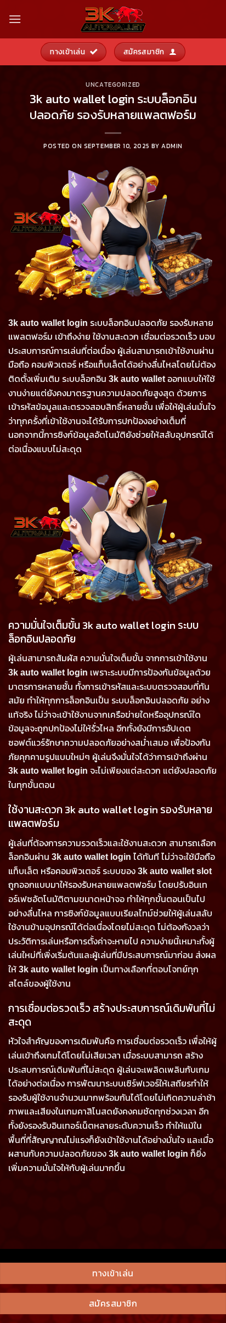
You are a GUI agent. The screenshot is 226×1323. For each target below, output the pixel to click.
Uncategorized (113, 84)
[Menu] (14, 18)
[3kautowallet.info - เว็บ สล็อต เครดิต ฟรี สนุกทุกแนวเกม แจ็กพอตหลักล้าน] (113, 19)
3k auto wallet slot (175, 871)
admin (172, 146)
